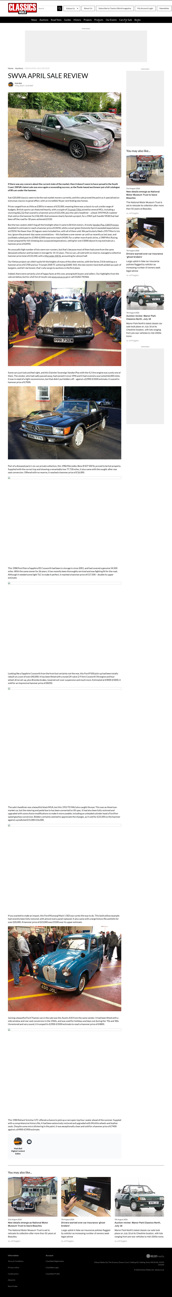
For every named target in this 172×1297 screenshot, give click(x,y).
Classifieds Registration (55, 1261)
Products (98, 19)
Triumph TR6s (74, 209)
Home (10, 68)
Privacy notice (13, 1267)
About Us (88, 8)
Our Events (111, 19)
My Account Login (145, 8)
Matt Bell (18, 83)
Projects (88, 19)
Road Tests (56, 19)
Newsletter (164, 8)
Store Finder (13, 1286)
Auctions (44, 19)
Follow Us (70, 8)
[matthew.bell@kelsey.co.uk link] (29, 1141)
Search (59, 8)
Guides (67, 19)
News (34, 19)
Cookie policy (13, 1274)
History (77, 19)
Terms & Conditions (15, 1261)
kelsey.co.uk (159, 1270)
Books (137, 19)
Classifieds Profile (53, 1274)
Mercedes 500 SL (53, 256)
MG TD (20, 212)
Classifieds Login (52, 1267)
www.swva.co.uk (59, 276)
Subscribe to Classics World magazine (115, 8)
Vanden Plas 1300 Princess (106, 224)
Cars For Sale (125, 19)
